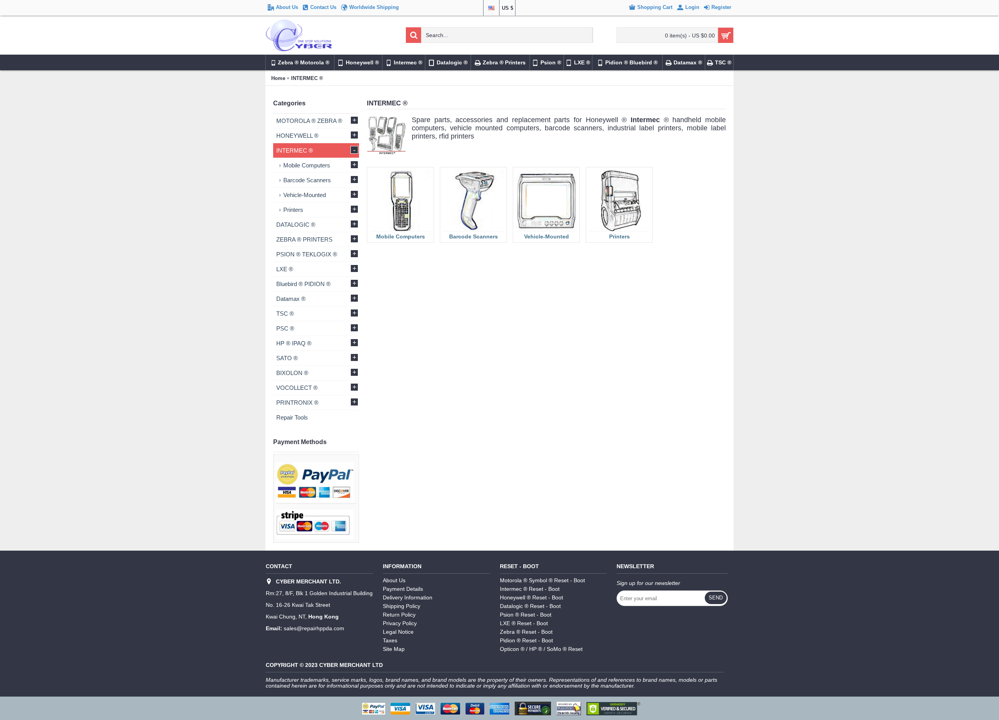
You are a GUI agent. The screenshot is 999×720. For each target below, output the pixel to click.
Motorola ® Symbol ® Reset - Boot (542, 580)
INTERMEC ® (307, 78)
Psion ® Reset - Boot (525, 615)
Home (278, 78)
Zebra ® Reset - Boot (526, 632)
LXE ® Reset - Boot (524, 623)
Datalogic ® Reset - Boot (530, 606)
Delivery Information (407, 597)
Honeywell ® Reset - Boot (531, 597)
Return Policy (399, 615)
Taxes (390, 640)
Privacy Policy (400, 623)
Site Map (394, 649)
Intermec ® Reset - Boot (530, 589)
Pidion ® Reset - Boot (526, 640)
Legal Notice (398, 632)
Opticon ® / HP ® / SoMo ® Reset (541, 649)
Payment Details (403, 589)
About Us (394, 580)
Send (716, 598)
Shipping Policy (401, 606)
